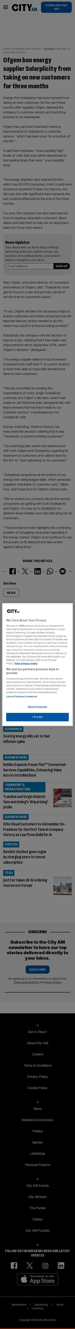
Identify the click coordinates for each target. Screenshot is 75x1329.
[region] (37, 664)
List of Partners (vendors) (21, 696)
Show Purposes (37, 706)
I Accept (37, 716)
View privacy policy (26, 663)
